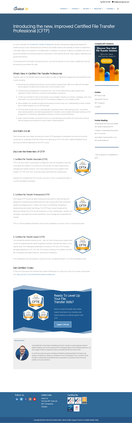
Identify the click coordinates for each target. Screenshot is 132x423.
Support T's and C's (78, 420)
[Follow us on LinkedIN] (17, 399)
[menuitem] (64, 11)
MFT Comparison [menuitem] (100, 103)
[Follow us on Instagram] (30, 399)
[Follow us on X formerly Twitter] (21, 399)
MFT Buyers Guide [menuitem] (100, 95)
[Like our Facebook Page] (25, 399)
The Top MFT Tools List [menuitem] (49, 401)
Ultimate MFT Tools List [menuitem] (101, 99)
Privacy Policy (57, 420)
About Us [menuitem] (44, 398)
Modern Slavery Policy (92, 420)
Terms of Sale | (67, 420)
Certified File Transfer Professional (41, 44)
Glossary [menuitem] (44, 407)
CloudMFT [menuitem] (98, 107)
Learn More (63, 324)
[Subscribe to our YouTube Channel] (34, 399)
